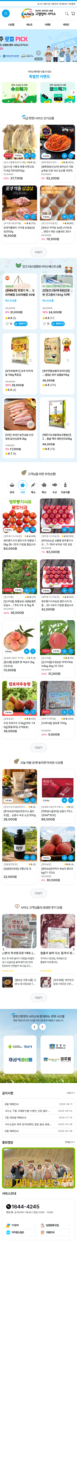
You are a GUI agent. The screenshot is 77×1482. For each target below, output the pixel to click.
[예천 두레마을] (48, 718)
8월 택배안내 (12, 1104)
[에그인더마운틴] (49, 223)
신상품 (11, 24)
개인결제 (71, 4)
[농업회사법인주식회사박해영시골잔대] (53, 807)
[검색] (67, 13)
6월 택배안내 (12, 1131)
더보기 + (71, 1093)
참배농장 (9, 286)
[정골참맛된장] (11, 864)
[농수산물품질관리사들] (15, 162)
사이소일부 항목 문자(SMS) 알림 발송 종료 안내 (28, 1124)
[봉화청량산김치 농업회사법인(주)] (50, 162)
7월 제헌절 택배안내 (15, 1117)
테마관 (66, 24)
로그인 (39, 4)
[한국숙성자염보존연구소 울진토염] (15, 807)
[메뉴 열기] (6, 13)
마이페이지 (63, 4)
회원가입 (46, 4)
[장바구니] (73, 13)
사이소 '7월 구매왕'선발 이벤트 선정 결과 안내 (28, 1110)
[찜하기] (33, 155)
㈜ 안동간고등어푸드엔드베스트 (57, 286)
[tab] (12, 487)
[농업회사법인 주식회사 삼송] (15, 658)
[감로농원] (8, 718)
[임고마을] (8, 597)
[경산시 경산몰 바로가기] (20, 1054)
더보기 (38, 252)
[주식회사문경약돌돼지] (13, 223)
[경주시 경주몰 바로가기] (57, 1054)
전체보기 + (70, 1142)
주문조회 (54, 4)
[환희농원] (46, 864)
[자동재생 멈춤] (38, 53)
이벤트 (48, 24)
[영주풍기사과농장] (13, 536)
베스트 (29, 24)
